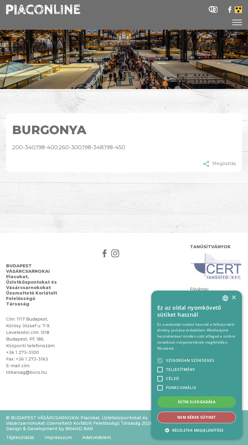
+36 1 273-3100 (22, 352)
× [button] (233, 297)
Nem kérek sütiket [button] (196, 417)
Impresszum (58, 437)
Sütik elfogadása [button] (196, 401)
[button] (196, 430)
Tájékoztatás (20, 437)
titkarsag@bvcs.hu (26, 372)
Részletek (165, 348)
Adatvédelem (96, 437)
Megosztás (224, 163)
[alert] (196, 365)
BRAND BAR (79, 428)
